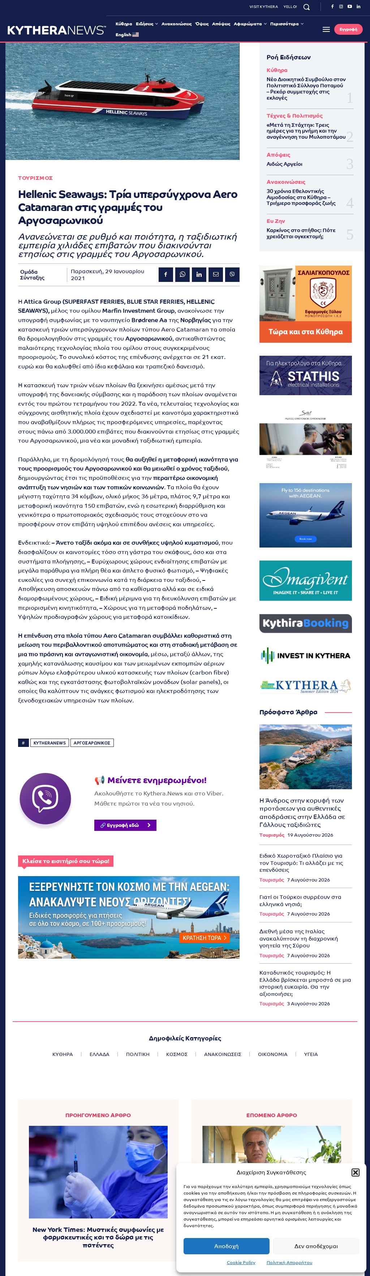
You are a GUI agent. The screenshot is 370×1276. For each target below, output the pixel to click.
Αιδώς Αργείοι (284, 164)
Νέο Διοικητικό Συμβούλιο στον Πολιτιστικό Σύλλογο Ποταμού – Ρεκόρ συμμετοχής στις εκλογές (306, 88)
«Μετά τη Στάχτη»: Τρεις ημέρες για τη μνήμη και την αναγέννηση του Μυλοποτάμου (306, 131)
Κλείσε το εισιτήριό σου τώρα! (65, 861)
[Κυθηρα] (57, 30)
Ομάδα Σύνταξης (32, 275)
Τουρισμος (35, 178)
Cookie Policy (241, 1262)
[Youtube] (349, 7)
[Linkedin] (358, 7)
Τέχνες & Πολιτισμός (295, 115)
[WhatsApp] (182, 274)
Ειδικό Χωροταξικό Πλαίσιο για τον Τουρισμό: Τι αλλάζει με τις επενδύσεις (301, 863)
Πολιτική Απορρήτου (290, 1262)
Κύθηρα (277, 70)
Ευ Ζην (276, 221)
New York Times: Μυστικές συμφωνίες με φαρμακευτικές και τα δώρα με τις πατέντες (98, 1237)
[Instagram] (341, 7)
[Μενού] (326, 29)
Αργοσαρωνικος (92, 743)
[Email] (215, 274)
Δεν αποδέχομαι (316, 1246)
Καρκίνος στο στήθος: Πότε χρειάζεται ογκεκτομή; (301, 233)
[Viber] (232, 274)
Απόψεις (278, 154)
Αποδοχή (226, 1246)
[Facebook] (332, 7)
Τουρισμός (271, 835)
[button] (355, 1172)
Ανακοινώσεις (286, 182)
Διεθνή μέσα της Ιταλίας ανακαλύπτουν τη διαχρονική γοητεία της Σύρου (298, 938)
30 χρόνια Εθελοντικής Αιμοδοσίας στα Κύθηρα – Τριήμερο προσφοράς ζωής (301, 197)
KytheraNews (50, 743)
